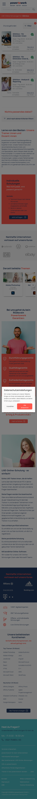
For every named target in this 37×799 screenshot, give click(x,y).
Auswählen (10, 406)
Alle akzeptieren (25, 406)
